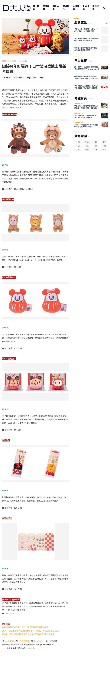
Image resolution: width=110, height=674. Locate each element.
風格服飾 (85, 8)
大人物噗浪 (9, 641)
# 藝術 (87, 150)
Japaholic (22, 61)
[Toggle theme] (104, 8)
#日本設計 (18, 77)
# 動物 (95, 146)
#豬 (41, 77)
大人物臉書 (24, 641)
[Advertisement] (35, 658)
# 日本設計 (87, 142)
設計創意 (46, 8)
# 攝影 (104, 142)
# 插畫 (87, 146)
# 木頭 (104, 146)
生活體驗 (76, 8)
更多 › (106, 23)
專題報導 (95, 8)
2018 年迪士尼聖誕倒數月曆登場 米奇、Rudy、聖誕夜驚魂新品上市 (31, 630)
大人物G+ (39, 641)
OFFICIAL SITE (11, 613)
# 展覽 (78, 142)
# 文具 (104, 150)
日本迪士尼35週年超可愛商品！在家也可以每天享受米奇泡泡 (28, 634)
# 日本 (95, 150)
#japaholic (31, 77)
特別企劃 (56, 8)
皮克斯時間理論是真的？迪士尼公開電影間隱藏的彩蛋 (25, 627)
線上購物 (36, 8)
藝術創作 (66, 8)
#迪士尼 (7, 77)
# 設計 (78, 150)
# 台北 (78, 146)
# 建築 (95, 142)
